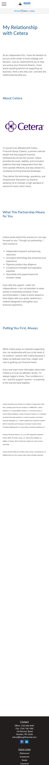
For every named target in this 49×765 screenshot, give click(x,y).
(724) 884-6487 (27, 725)
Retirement (24, 753)
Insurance (24, 763)
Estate (24, 760)
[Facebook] (22, 741)
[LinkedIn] (26, 741)
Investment (24, 756)
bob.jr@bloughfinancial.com (24, 737)
